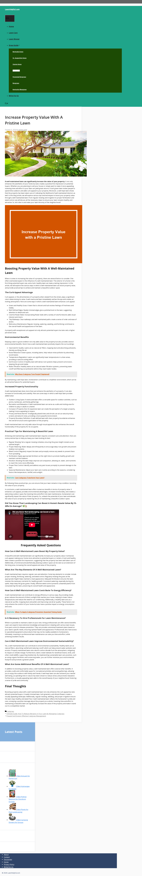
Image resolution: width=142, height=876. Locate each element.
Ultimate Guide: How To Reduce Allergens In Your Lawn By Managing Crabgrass (35, 714)
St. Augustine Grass (19, 58)
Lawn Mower (14, 39)
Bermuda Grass (18, 52)
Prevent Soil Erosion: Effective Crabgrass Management (26, 716)
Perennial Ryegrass (19, 77)
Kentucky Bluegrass (20, 89)
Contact (7, 857)
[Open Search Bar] (6, 104)
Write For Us (14, 96)
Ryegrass (16, 83)
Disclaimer (8, 859)
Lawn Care (13, 33)
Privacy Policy (9, 864)
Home (11, 26)
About (6, 854)
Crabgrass (16, 70)
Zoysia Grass (17, 64)
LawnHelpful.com (12, 9)
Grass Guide (13, 45)
